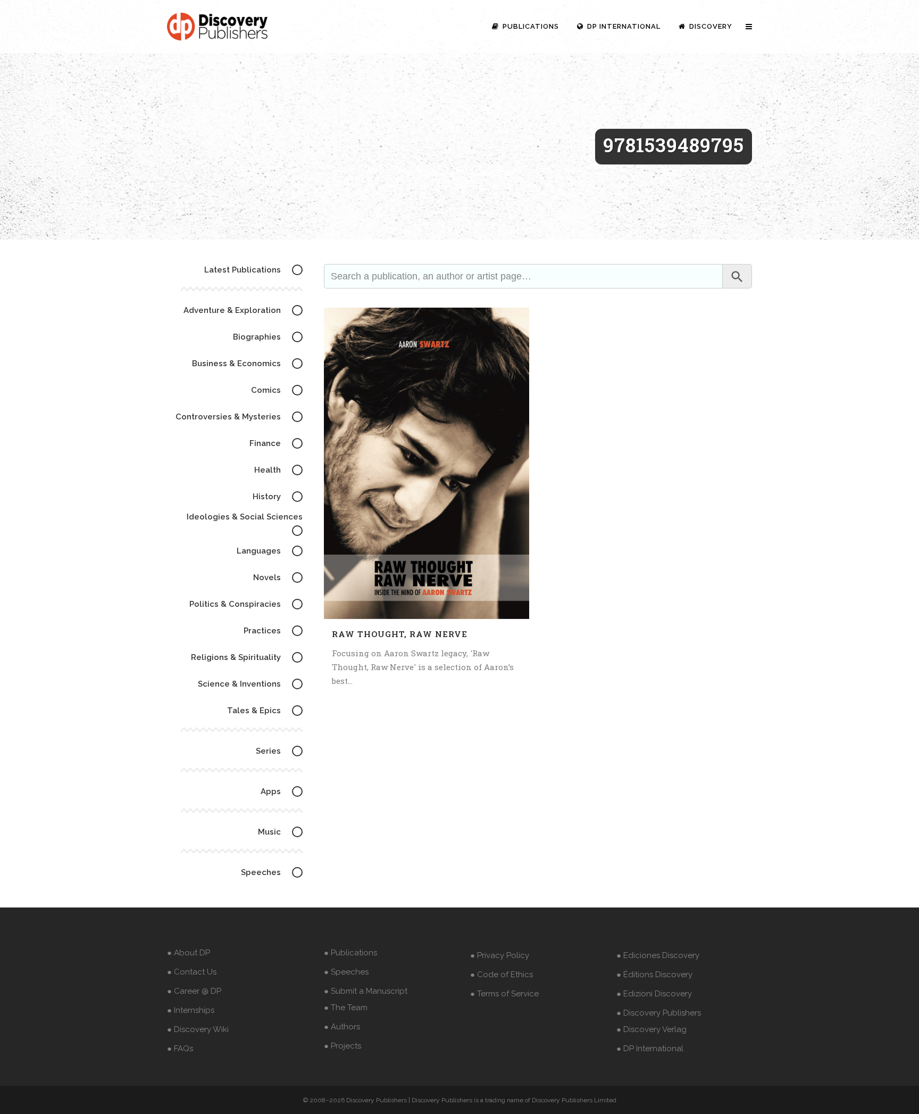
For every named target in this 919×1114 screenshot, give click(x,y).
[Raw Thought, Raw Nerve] (426, 463)
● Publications (350, 953)
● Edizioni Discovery (654, 994)
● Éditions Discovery (654, 974)
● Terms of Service (504, 994)
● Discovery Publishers (658, 1013)
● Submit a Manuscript (365, 991)
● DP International (649, 1048)
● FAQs (180, 1048)
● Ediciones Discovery (657, 955)
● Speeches (346, 972)
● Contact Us (191, 972)
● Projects (342, 1046)
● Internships (190, 1010)
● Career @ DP (194, 991)
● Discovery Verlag (651, 1029)
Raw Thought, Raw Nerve (399, 634)
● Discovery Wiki (198, 1029)
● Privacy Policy (499, 955)
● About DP (188, 953)
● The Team (345, 1007)
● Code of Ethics (501, 974)
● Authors (342, 1027)
